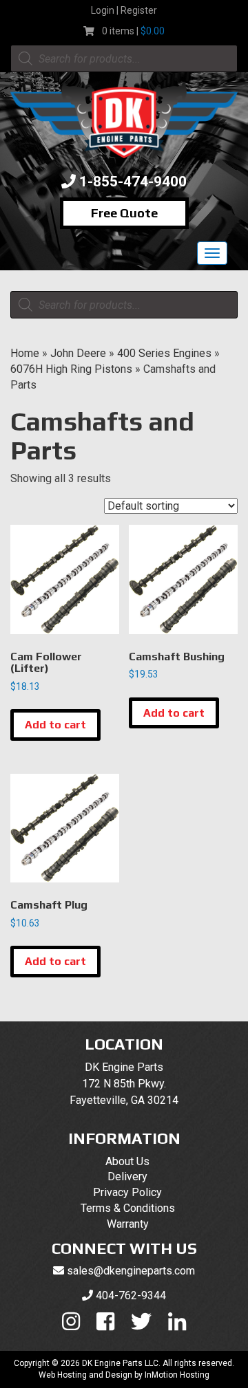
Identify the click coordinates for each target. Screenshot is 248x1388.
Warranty (128, 1223)
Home (24, 353)
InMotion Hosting (177, 1375)
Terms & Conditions (128, 1208)
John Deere (78, 353)
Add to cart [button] (55, 724)
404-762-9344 (131, 1295)
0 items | (133, 30)
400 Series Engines (164, 353)
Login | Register (124, 10)
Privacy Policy (127, 1192)
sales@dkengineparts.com (131, 1270)
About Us (127, 1161)
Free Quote (124, 213)
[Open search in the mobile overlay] (124, 58)
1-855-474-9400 (133, 181)
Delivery (127, 1176)
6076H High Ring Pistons (71, 369)
